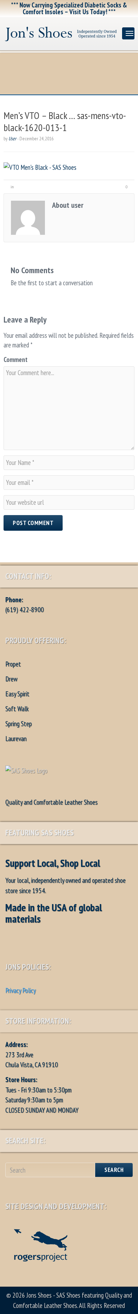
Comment (16, 359)
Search (113, 1170)
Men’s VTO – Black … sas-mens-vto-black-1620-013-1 (65, 121)
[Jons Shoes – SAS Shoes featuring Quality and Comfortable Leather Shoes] (61, 32)
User (12, 138)
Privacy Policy (20, 990)
